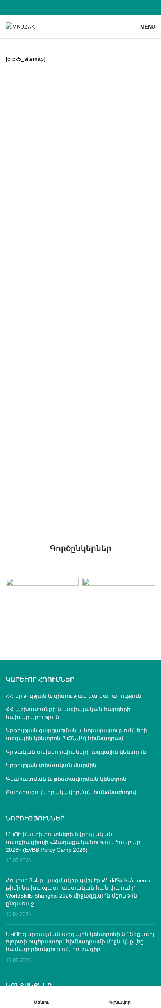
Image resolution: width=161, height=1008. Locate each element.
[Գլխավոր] (119, 997)
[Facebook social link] (80, 7)
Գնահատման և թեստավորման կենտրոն (66, 779)
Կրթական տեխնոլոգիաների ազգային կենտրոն (76, 752)
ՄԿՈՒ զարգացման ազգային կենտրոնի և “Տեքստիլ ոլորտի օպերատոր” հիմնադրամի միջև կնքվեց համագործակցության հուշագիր (80, 941)
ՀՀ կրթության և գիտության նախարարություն (73, 696)
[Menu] (41, 997)
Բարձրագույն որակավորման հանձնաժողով (71, 792)
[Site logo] (20, 26)
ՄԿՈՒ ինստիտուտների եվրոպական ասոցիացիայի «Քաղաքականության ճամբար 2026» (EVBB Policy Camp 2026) (73, 842)
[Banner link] (42, 596)
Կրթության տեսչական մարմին (51, 765)
